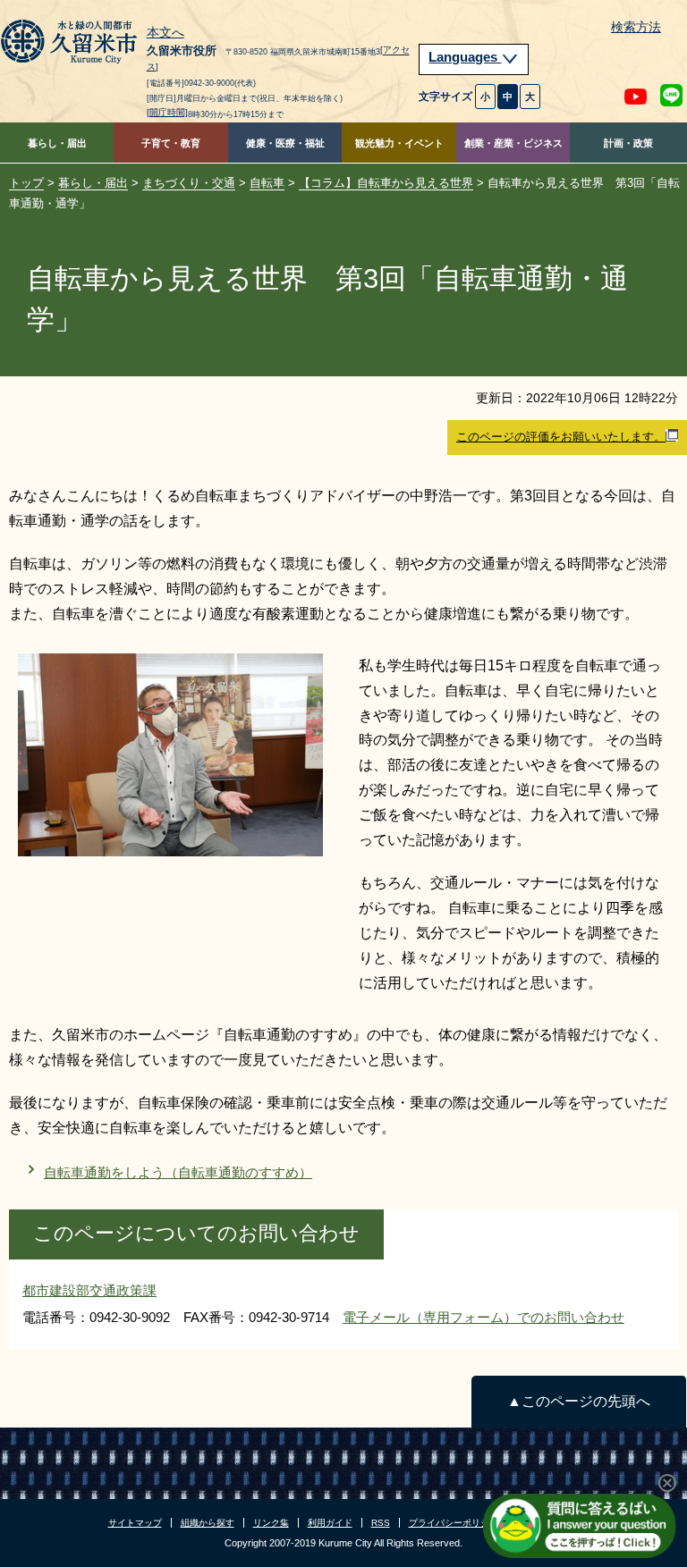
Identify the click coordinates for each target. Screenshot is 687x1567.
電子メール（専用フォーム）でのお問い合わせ (483, 1317)
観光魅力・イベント (399, 143)
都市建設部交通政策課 (89, 1290)
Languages (464, 57)
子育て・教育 (170, 143)
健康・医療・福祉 (285, 143)
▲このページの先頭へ (578, 1401)
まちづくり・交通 (188, 183)
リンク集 (271, 1523)
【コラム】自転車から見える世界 (386, 183)
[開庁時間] (167, 112)
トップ (26, 183)
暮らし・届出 (57, 143)
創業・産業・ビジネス (513, 143)
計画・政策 (628, 143)
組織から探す (207, 1523)
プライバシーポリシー (453, 1523)
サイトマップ (135, 1523)
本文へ (165, 33)
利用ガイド (330, 1523)
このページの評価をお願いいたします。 (561, 436)
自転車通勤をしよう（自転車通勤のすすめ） (178, 1172)
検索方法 (636, 27)
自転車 (267, 183)
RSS (380, 1523)
